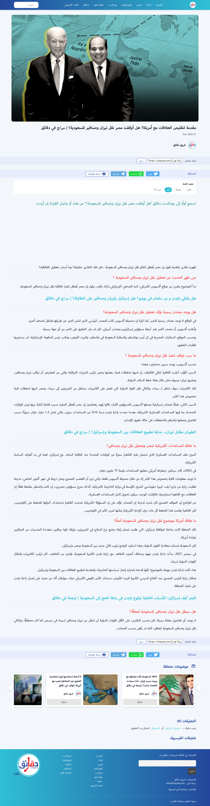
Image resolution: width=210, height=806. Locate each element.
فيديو (139, 4)
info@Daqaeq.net (175, 783)
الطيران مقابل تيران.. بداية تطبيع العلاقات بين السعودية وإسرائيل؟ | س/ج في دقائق (130, 432)
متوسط (178, 189)
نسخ (141, 160)
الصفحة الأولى (65, 772)
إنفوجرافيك (127, 4)
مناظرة (86, 4)
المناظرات (67, 768)
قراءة (149, 4)
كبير (168, 189)
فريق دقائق (179, 145)
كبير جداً (157, 189)
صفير (189, 189)
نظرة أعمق (98, 4)
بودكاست (112, 4)
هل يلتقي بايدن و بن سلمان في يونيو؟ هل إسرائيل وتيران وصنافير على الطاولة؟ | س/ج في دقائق (120, 298)
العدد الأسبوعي (71, 4)
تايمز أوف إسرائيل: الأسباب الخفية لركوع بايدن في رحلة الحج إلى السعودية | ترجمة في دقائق (124, 597)
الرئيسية (159, 4)
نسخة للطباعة (94, 173)
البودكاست (67, 755)
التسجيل (155, 728)
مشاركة (140, 702)
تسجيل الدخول (172, 728)
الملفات (68, 764)
